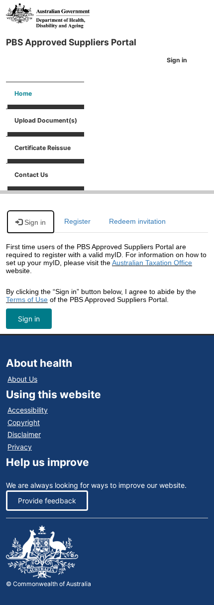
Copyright (23, 422)
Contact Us (31, 174)
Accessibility (27, 410)
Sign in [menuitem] (177, 60)
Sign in (29, 318)
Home (23, 93)
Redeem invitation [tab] (137, 221)
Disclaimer (24, 434)
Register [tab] (77, 221)
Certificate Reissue (42, 147)
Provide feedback (47, 500)
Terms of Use (27, 299)
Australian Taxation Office (152, 263)
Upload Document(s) (45, 120)
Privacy (19, 447)
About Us (22, 379)
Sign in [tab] (34, 222)
